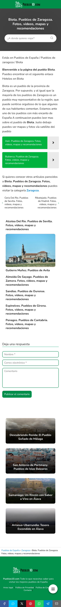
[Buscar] (51, 37)
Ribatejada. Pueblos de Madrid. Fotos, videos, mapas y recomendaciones (45, 202)
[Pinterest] (30, 603)
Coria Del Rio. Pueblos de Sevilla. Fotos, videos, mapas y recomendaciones (16, 202)
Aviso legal (8, 587)
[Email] (56, 603)
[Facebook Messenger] (13, 603)
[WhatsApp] (39, 603)
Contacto (28, 590)
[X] (21, 603)
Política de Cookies (44, 587)
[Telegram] (48, 603)
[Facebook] (4, 603)
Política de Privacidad (24, 587)
